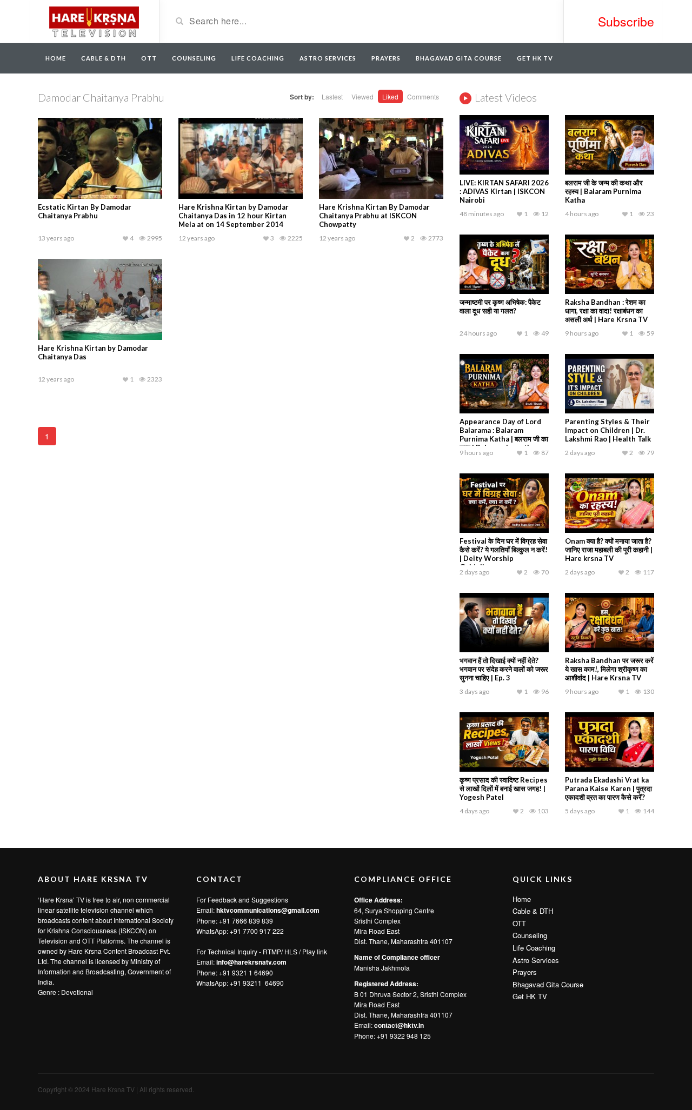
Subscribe (626, 21)
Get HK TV (535, 58)
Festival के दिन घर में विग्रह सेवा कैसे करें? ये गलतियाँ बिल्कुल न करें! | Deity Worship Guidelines (504, 554)
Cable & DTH (103, 58)
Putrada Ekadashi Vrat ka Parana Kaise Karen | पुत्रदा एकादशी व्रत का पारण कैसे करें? (608, 788)
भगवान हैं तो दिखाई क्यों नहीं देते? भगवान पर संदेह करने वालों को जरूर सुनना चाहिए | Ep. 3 (504, 669)
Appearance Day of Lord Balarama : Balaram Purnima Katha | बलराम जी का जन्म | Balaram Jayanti (504, 434)
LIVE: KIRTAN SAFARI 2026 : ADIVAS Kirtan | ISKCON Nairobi (504, 191)
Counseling (194, 58)
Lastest (332, 96)
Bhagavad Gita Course (459, 58)
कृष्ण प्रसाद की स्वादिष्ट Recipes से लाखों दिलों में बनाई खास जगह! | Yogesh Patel (504, 788)
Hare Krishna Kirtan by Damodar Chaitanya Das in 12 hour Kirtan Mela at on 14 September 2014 (233, 216)
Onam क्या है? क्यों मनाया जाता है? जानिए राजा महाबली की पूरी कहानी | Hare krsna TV (609, 550)
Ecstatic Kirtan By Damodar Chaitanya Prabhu (84, 211)
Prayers (386, 58)
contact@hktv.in (399, 1025)
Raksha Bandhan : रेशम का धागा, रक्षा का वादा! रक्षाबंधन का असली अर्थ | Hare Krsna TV (606, 311)
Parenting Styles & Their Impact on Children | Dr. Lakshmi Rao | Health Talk (608, 430)
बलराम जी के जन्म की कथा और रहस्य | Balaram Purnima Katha (604, 191)
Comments (423, 96)
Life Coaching (257, 58)
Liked (390, 96)
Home (55, 58)
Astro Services (328, 58)
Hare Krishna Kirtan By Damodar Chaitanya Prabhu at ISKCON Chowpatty (374, 216)
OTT (149, 58)
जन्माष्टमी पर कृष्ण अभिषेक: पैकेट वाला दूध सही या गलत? (500, 306)
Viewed (362, 96)
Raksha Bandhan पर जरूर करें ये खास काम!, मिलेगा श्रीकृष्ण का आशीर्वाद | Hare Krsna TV (609, 669)
